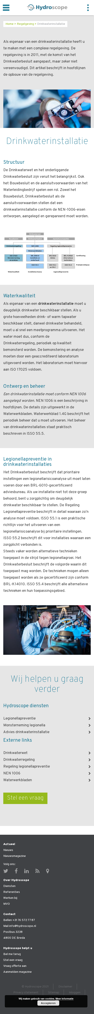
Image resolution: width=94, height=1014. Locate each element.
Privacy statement (25, 992)
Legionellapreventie (19, 718)
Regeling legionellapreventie (26, 766)
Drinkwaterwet (15, 753)
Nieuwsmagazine (14, 856)
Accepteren (48, 1003)
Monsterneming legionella (24, 725)
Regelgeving (25, 24)
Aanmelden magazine (17, 972)
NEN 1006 (11, 773)
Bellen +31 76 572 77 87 (19, 920)
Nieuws (8, 850)
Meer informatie (64, 998)
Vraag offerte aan (14, 966)
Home (9, 24)
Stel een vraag (25, 798)
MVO (6, 904)
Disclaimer (65, 987)
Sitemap (53, 992)
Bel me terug (12, 954)
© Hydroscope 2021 (35, 987)
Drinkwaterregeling (19, 759)
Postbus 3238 (13, 932)
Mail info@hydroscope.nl (19, 926)
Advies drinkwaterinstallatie (26, 732)
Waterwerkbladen (17, 780)
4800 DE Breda (14, 938)
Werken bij (10, 898)
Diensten (9, 886)
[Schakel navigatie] (6, 7)
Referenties (11, 892)
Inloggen (74, 992)
